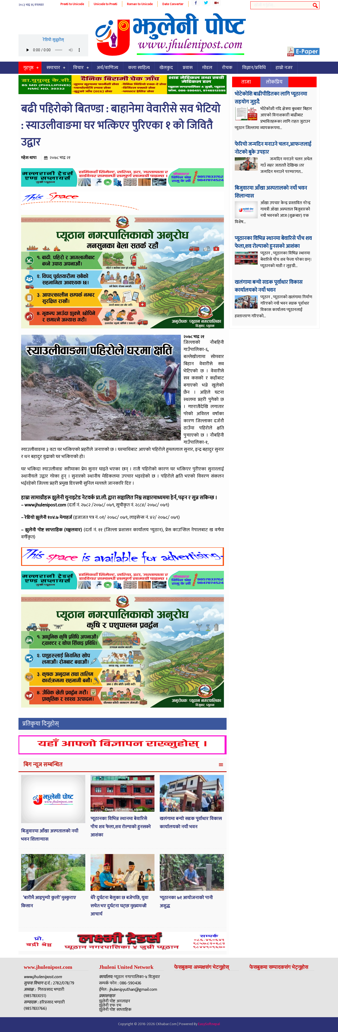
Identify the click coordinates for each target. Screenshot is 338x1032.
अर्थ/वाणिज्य (107, 68)
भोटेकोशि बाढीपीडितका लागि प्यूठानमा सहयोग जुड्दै (271, 97)
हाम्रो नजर (284, 68)
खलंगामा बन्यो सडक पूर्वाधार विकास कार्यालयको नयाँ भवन (191, 823)
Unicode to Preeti (105, 4)
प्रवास (188, 68)
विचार (78, 68)
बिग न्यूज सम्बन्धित (43, 764)
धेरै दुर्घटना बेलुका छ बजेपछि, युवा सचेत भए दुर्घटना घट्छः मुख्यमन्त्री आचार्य (119, 906)
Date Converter (173, 4)
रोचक (227, 68)
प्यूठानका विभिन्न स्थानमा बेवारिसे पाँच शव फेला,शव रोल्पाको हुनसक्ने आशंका (121, 827)
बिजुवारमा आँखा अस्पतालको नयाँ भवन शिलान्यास (271, 192)
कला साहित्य (139, 68)
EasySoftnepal (209, 1024)
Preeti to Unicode (72, 4)
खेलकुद (166, 68)
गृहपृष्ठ (28, 68)
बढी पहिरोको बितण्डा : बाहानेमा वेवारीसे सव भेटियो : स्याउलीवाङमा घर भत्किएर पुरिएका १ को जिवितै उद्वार (120, 125)
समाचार (53, 68)
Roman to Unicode (140, 4)
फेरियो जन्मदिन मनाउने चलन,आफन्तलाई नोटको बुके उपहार (273, 148)
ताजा (246, 81)
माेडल (207, 68)
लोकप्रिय (274, 81)
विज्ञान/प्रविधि (254, 68)
